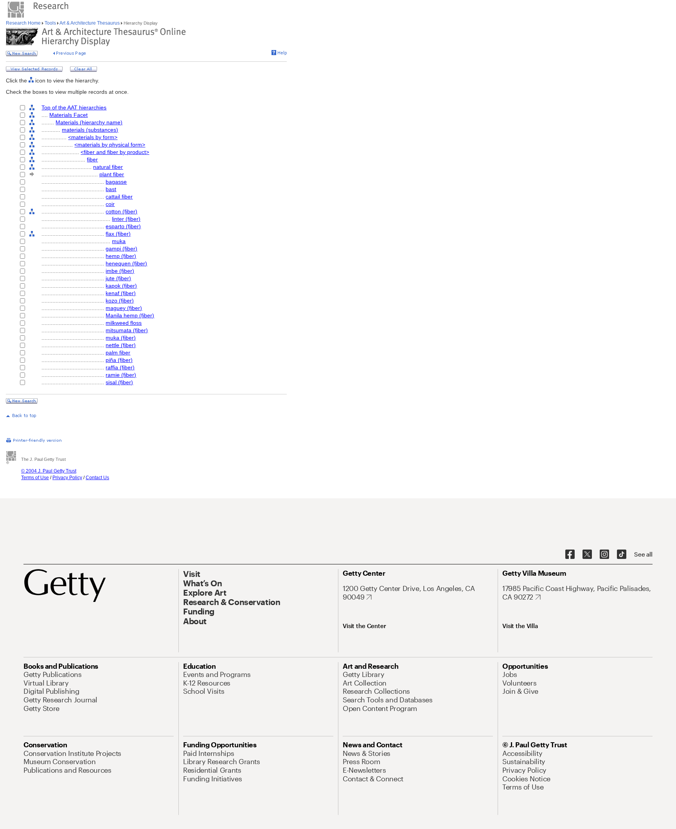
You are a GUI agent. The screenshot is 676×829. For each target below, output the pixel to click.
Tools (50, 23)
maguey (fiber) (124, 308)
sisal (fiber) (119, 382)
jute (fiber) (118, 278)
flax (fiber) (118, 234)
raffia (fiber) (120, 367)
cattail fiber (119, 196)
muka (119, 241)
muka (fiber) (121, 338)
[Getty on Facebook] (570, 554)
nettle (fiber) (121, 345)
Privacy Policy (67, 477)
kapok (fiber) (121, 286)
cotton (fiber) (121, 211)
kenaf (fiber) (121, 293)
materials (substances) (90, 130)
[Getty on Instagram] (604, 554)
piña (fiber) (119, 360)
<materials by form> (92, 137)
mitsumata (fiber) (127, 330)
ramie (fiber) (121, 375)
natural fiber (108, 167)
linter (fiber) (126, 219)
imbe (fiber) (120, 271)
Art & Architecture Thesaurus (90, 23)
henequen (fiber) (126, 263)
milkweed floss (124, 323)
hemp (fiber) (121, 256)
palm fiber (118, 352)
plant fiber (111, 174)
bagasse (116, 182)
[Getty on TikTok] (621, 554)
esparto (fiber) (123, 226)
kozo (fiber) (120, 300)
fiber (92, 159)
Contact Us (97, 477)
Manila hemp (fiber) (130, 315)
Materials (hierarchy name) (89, 122)
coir (110, 204)
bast (111, 189)
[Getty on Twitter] (587, 554)
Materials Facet (68, 115)
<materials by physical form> (109, 144)
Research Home (24, 23)
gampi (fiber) (121, 248)
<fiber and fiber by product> (115, 152)
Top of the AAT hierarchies (73, 107)
